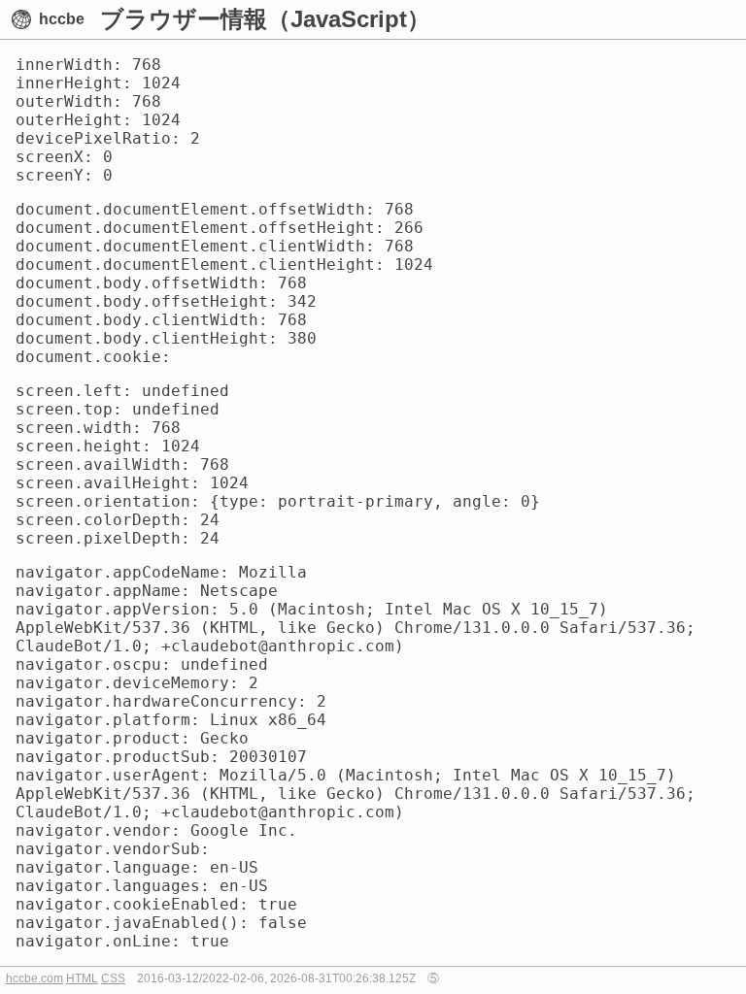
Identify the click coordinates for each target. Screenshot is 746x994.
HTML (82, 978)
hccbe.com (34, 978)
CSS (113, 978)
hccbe (62, 19)
